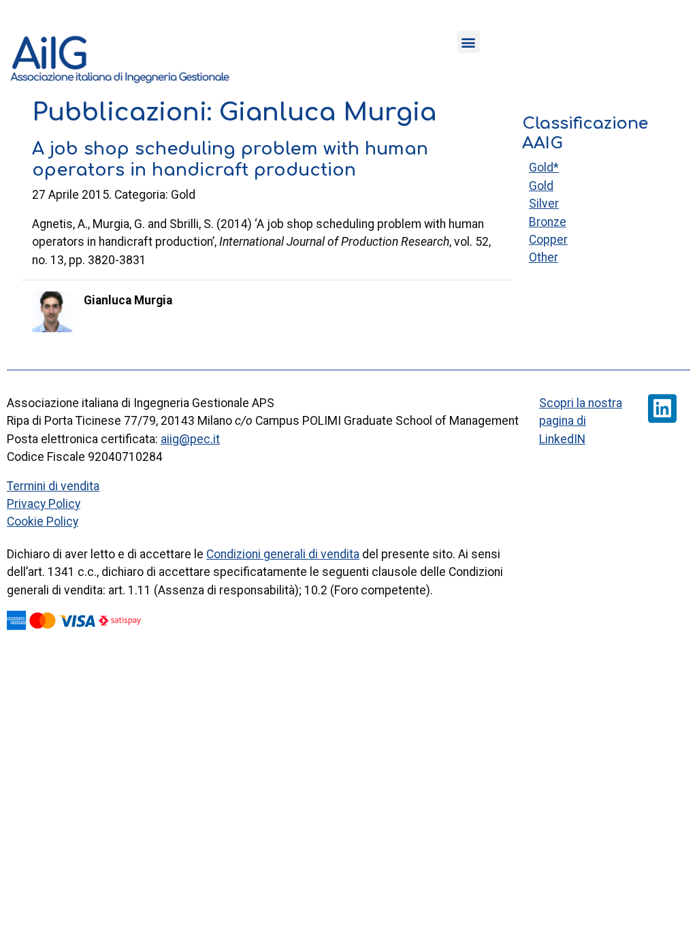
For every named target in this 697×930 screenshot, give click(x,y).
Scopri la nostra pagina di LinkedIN (580, 421)
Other (543, 257)
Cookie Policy (42, 521)
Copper (548, 239)
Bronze (547, 222)
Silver (544, 203)
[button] (468, 42)
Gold (541, 186)
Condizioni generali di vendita (282, 554)
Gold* (544, 167)
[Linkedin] (662, 408)
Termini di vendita (53, 486)
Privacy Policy (43, 504)
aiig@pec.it (190, 439)
